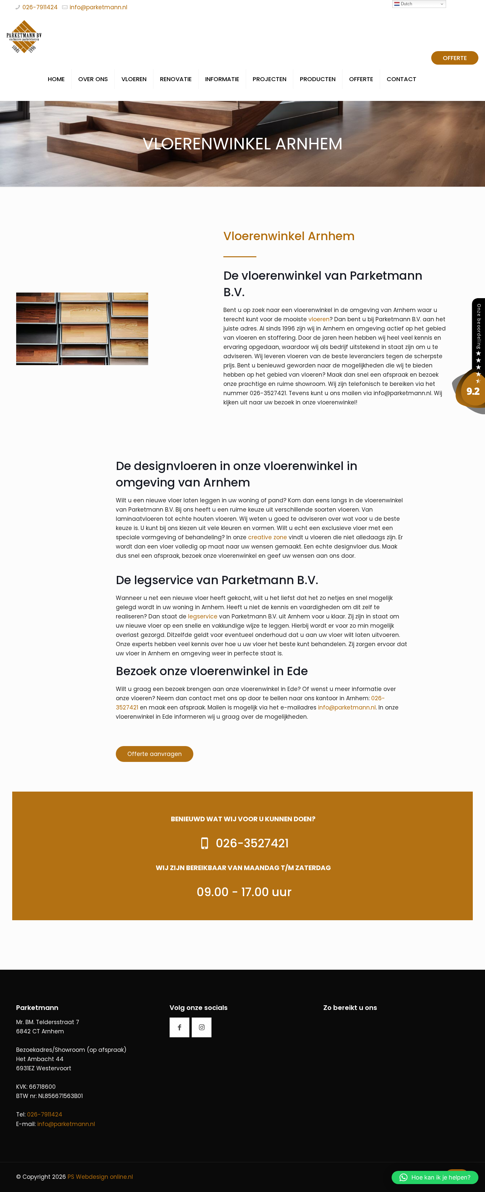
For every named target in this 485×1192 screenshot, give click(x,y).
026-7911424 (40, 7)
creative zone (267, 537)
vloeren (319, 319)
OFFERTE (455, 58)
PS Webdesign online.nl (99, 1177)
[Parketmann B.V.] (468, 412)
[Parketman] (24, 36)
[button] (435, 1177)
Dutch (406, 3)
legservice (202, 616)
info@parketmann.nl (98, 7)
